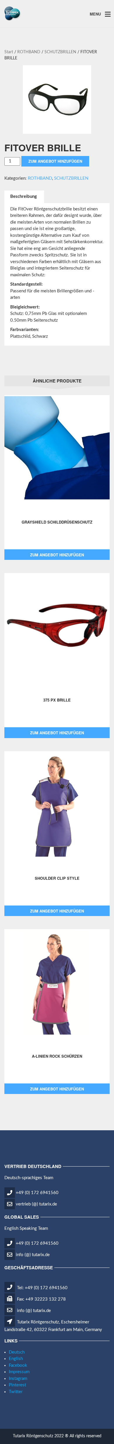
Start (8, 52)
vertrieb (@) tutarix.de (36, 1204)
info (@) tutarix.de (33, 1255)
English (16, 1358)
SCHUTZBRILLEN (60, 52)
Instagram (18, 1378)
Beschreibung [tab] (23, 196)
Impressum (19, 1372)
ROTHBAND (28, 52)
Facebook (18, 1365)
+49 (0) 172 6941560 (37, 1193)
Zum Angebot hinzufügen (55, 161)
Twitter (16, 1392)
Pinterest (17, 1385)
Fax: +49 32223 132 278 (41, 1299)
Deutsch (17, 1352)
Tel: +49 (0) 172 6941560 (42, 1288)
